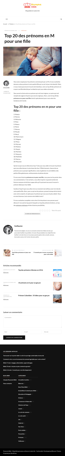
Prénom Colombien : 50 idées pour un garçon (33, 295)
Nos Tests (21, 426)
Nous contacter (7, 383)
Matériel (20, 423)
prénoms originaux (22, 205)
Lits (19, 419)
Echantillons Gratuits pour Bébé (27, 390)
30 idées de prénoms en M (32, 213)
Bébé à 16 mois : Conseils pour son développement (17, 370)
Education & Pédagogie (24, 394)
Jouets (20, 408)
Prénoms (23, 30)
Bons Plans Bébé (23, 387)
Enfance (20, 398)
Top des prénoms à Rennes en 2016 (30, 270)
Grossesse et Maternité (25, 401)
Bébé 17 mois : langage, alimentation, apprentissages (17, 363)
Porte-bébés (21, 430)
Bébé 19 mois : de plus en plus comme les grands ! (17, 366)
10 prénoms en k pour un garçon (29, 283)
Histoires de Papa (23, 405)
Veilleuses (21, 441)
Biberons (20, 383)
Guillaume (6, 87)
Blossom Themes (56, 451)
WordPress (13, 453)
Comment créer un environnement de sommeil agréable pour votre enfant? (24, 359)
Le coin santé (22, 416)
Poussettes (21, 434)
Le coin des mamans (23, 412)
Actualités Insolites (23, 380)
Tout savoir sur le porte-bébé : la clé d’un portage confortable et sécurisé (23, 355)
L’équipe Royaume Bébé (10, 380)
